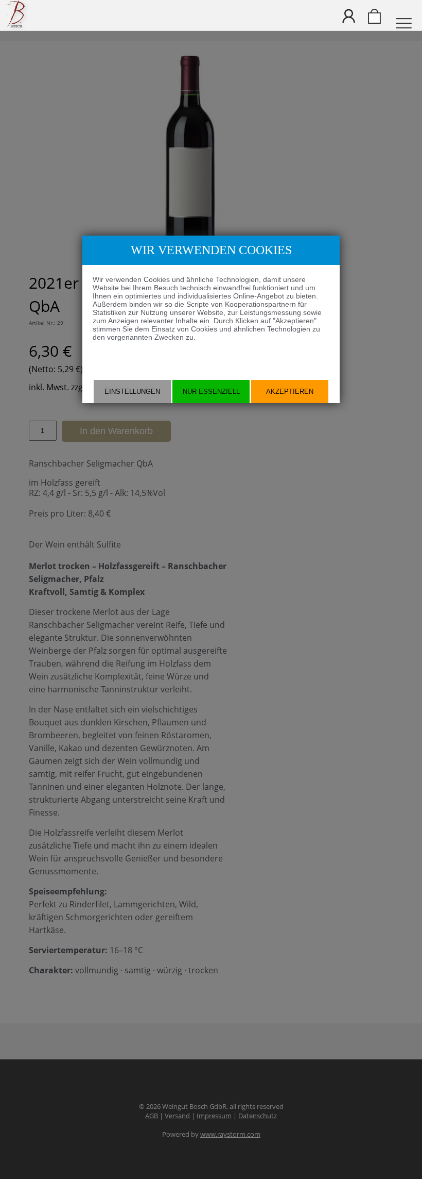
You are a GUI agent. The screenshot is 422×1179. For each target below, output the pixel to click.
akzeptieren (289, 391)
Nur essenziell (211, 391)
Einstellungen (132, 391)
